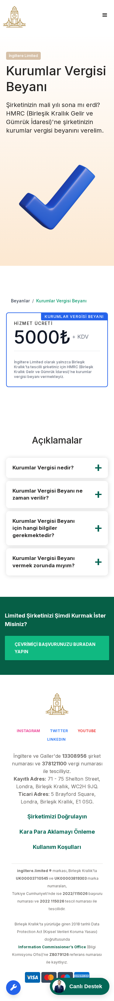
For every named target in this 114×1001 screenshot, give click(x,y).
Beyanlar (20, 300)
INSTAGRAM (28, 730)
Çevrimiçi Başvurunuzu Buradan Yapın (55, 648)
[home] (13, 16)
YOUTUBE (87, 730)
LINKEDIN (56, 739)
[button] (105, 15)
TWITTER (59, 730)
